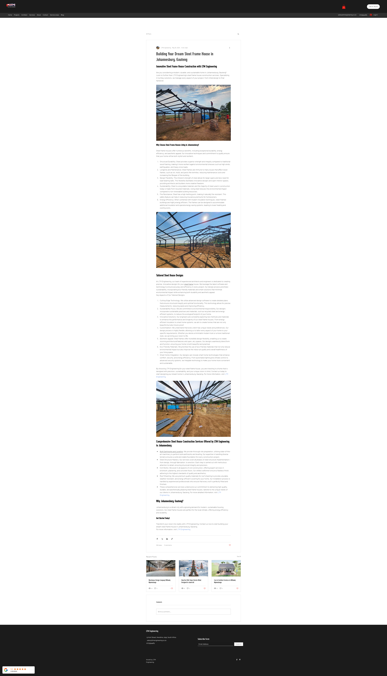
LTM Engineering (152, 631)
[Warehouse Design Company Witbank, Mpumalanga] (160, 568)
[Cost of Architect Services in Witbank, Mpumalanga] (226, 568)
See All (239, 556)
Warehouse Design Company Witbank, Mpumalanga (160, 581)
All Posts (148, 34)
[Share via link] (172, 539)
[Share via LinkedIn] (167, 539)
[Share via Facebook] (157, 539)
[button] (343, 7)
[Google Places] (240, 660)
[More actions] (229, 48)
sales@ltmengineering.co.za (347, 15)
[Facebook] (237, 660)
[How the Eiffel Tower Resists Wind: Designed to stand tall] (193, 568)
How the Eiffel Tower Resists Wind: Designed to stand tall (191, 581)
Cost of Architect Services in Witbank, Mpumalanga (225, 581)
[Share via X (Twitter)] (162, 539)
